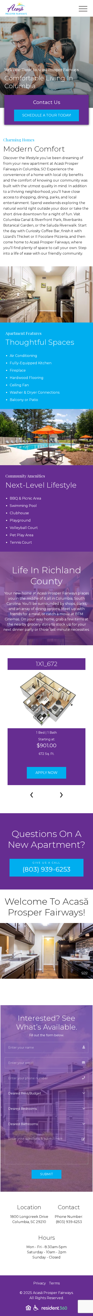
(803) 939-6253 (69, 1222)
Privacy (39, 1283)
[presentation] (32, 793)
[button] (7, 951)
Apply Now (46, 773)
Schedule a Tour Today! (46, 115)
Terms (54, 1283)
